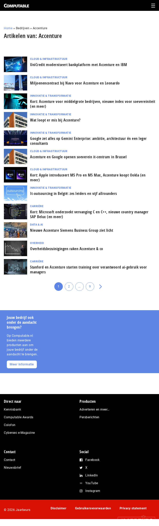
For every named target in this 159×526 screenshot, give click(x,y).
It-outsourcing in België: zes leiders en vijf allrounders (73, 193)
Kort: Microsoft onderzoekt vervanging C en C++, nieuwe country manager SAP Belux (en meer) (89, 214)
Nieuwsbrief (12, 467)
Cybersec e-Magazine (19, 433)
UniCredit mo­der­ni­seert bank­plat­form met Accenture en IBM (78, 64)
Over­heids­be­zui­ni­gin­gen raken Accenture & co (66, 248)
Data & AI (36, 224)
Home (8, 28)
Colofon (10, 425)
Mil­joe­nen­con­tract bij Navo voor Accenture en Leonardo (75, 83)
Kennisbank (12, 409)
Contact (9, 460)
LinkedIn (91, 475)
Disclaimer (58, 508)
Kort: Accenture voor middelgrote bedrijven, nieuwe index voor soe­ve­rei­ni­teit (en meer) (92, 104)
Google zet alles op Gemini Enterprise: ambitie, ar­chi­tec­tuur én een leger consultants (88, 141)
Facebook (92, 460)
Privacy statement (133, 508)
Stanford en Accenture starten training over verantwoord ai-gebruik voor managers (88, 269)
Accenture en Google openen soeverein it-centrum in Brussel (78, 156)
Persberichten (89, 417)
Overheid (37, 242)
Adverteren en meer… (95, 409)
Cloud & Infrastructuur (48, 58)
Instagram (92, 491)
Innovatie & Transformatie (50, 95)
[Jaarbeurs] (134, 520)
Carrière (36, 206)
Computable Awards (18, 417)
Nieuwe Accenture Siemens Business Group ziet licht (71, 230)
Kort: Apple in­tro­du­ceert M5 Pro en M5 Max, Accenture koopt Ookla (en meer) (87, 177)
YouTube (91, 483)
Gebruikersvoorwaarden (93, 508)
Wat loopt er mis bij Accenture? (55, 120)
